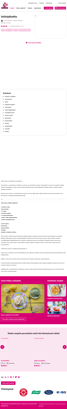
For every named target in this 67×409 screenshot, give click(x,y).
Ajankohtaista (37, 8)
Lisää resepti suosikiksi (8, 383)
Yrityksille (41, 3)
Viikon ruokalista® (21, 8)
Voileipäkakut (9, 30)
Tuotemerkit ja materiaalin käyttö (29, 403)
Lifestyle (30, 8)
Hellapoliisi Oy (4, 406)
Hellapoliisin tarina (32, 3)
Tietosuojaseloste (5, 403)
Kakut (3, 30)
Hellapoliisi (9, 20)
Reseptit (12, 8)
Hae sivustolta (63, 3)
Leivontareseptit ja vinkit (24, 30)
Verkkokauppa (49, 3)
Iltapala (15, 30)
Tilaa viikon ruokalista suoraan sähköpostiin (13, 319)
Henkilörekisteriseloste (15, 403)
